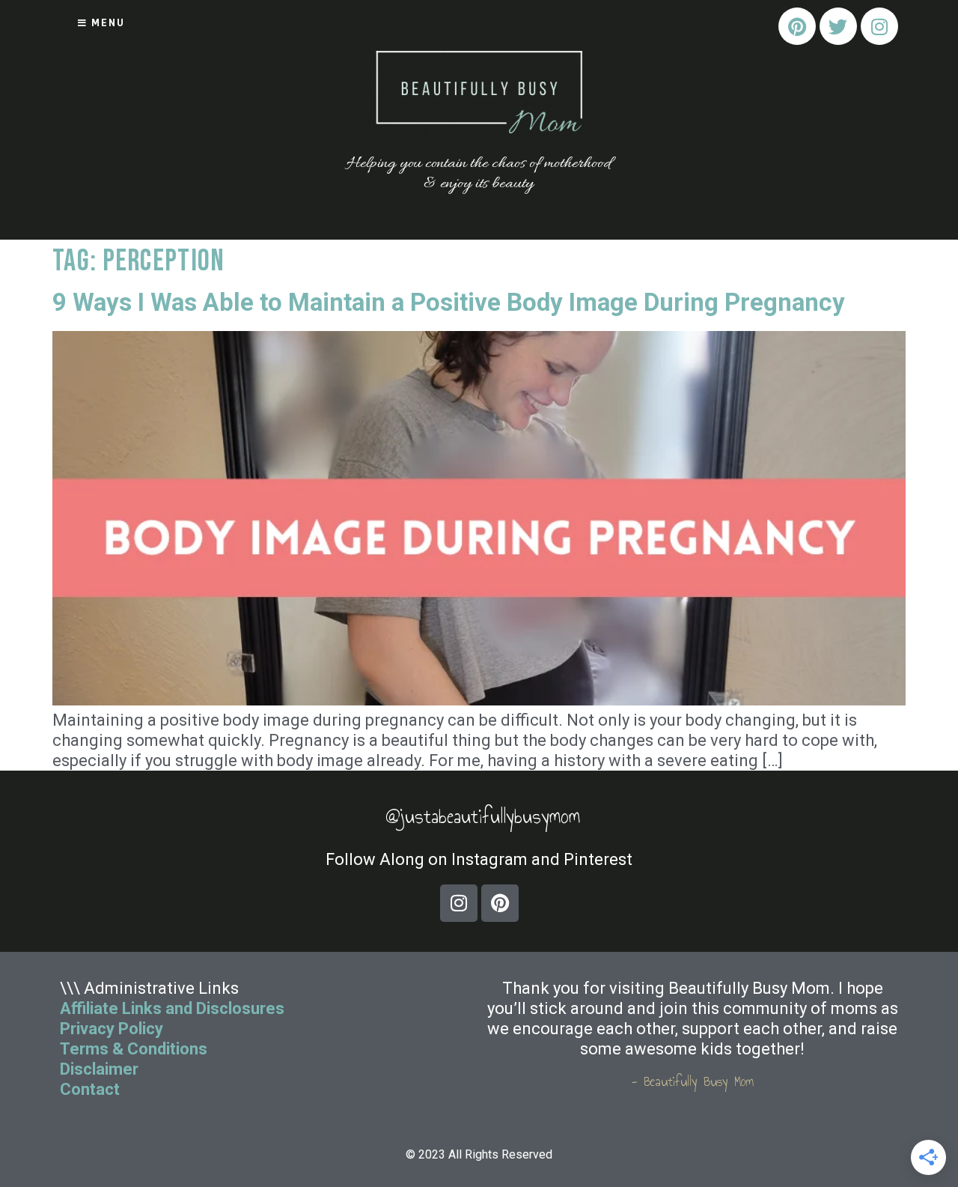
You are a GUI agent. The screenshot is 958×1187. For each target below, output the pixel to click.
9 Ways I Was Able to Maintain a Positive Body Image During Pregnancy (448, 302)
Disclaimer (99, 1069)
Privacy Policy (111, 1028)
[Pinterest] (797, 26)
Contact (91, 1089)
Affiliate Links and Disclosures (172, 1008)
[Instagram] (879, 26)
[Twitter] (838, 26)
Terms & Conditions (133, 1048)
